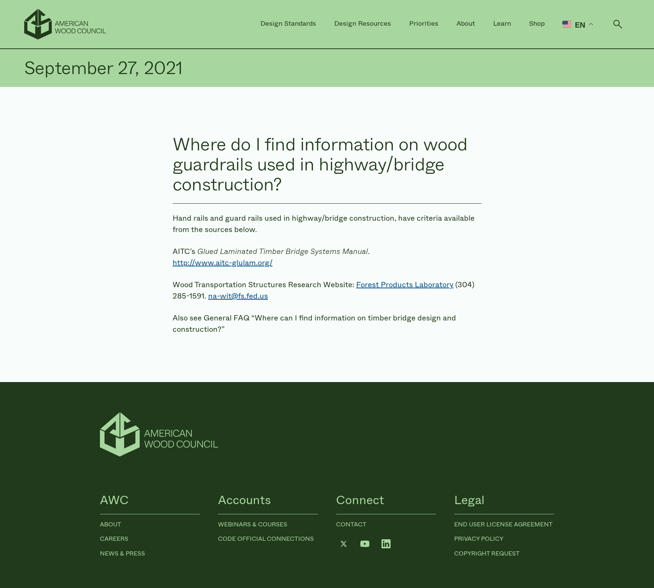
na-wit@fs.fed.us (238, 296)
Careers (114, 538)
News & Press (122, 553)
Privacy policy (478, 538)
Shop (537, 23)
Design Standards (288, 23)
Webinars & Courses (252, 524)
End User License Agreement (503, 524)
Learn (502, 23)
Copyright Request (487, 553)
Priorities (423, 23)
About (465, 23)
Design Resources (362, 23)
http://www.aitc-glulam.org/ (222, 262)
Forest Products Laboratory (404, 284)
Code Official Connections (266, 538)
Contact (351, 524)
